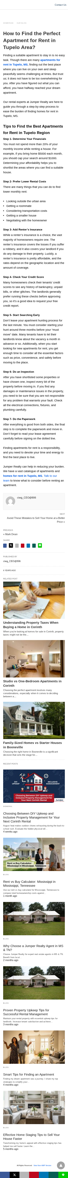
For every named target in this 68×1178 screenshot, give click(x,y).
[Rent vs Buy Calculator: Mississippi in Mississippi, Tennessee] (34, 854)
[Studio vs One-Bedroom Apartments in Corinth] (34, 658)
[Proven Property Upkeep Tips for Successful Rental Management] (34, 983)
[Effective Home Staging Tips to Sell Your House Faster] (34, 1107)
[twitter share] (11, 545)
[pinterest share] (22, 546)
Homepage (8, 23)
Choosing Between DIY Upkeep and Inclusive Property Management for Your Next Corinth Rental (31, 817)
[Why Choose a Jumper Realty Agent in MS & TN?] (34, 918)
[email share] (17, 546)
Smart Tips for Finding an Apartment (28, 1074)
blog (6, 874)
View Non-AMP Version (42, 1165)
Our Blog (22, 23)
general (8, 806)
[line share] (40, 545)
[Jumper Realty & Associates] (34, 5)
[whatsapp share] (34, 546)
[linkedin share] (28, 546)
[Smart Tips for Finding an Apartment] (34, 1047)
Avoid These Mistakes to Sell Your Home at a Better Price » (36, 519)
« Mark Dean (10, 534)
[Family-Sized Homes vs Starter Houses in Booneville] (34, 720)
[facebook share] (5, 546)
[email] (24, 1175)
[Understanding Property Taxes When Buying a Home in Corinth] (34, 600)
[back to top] (61, 1165)
